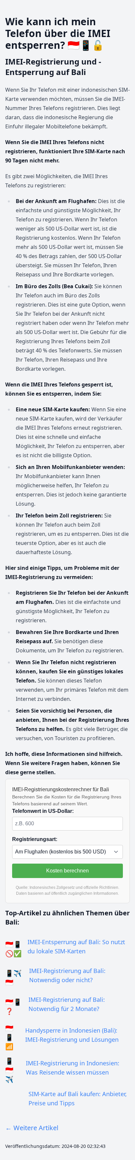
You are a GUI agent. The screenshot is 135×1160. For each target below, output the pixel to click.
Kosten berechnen (67, 870)
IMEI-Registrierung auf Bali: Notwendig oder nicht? (67, 975)
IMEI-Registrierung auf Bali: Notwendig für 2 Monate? (67, 1004)
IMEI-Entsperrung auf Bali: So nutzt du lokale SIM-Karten (76, 946)
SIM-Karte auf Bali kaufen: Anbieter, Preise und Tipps (78, 1098)
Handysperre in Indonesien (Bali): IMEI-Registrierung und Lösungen (72, 1034)
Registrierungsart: (34, 839)
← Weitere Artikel (31, 1127)
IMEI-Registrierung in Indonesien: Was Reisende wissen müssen (72, 1067)
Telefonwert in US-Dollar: (43, 811)
